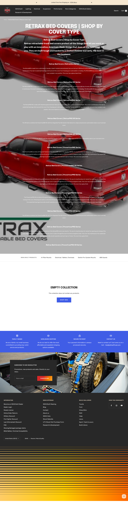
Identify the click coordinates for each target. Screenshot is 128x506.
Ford (80, 407)
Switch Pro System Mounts (87, 257)
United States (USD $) (11, 438)
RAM (80, 413)
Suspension (47, 9)
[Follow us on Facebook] (111, 405)
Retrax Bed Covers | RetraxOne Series (64, 64)
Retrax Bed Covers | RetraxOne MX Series (64, 82)
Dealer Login (8, 407)
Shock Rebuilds (48, 419)
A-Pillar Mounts (46, 257)
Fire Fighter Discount (11, 419)
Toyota (81, 404)
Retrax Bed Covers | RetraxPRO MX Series (64, 100)
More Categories (70, 9)
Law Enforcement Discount (13, 422)
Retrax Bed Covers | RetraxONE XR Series (64, 134)
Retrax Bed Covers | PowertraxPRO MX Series (64, 193)
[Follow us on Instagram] (116, 405)
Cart (123, 11)
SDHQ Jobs (47, 416)
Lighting (28, 9)
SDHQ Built (18, 9)
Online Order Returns (11, 413)
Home (5, 19)
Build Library (83, 425)
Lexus (81, 419)
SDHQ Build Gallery (85, 9)
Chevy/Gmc (83, 410)
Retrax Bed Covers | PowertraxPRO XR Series (64, 245)
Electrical (37, 9)
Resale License (8, 410)
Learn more (71, 2)
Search (116, 11)
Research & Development (23, 12)
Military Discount (9, 416)
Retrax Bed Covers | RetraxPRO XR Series (64, 118)
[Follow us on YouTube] (121, 405)
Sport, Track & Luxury (86, 422)
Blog (44, 407)
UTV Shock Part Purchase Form (53, 422)
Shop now (64, 300)
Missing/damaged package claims (15, 428)
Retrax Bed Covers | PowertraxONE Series (64, 147)
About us (46, 413)
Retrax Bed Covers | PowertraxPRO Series (64, 175)
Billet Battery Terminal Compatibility (16, 431)
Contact (45, 410)
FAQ (5, 425)
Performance (58, 9)
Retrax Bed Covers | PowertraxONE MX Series (64, 166)
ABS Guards (103, 257)
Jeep (80, 416)
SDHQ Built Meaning (49, 404)
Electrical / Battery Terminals (64, 257)
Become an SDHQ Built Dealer (13, 404)
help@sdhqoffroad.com (113, 345)
